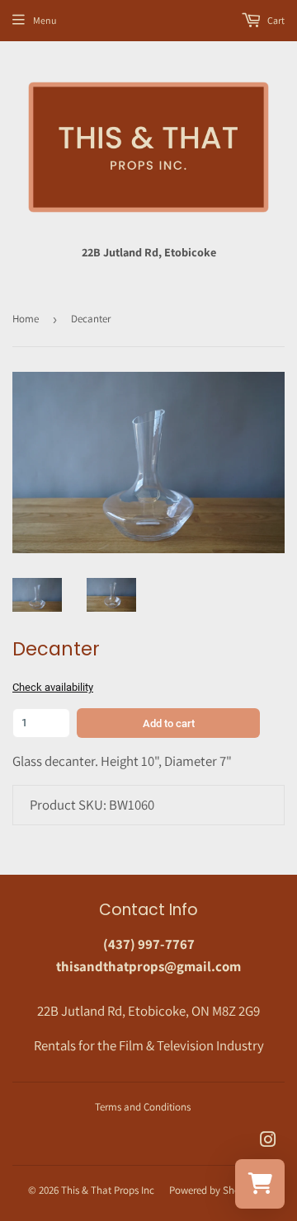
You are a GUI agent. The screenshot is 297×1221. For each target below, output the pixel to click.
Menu (44, 20)
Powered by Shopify (213, 1190)
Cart (275, 20)
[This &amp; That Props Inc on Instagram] (268, 1141)
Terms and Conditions (143, 1107)
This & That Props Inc (107, 1190)
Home (25, 319)
